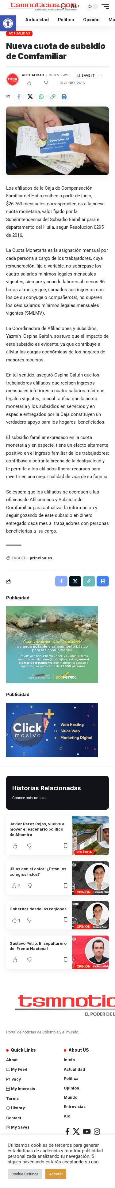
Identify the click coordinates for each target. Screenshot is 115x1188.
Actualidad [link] (19, 33)
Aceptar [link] (56, 1174)
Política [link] (84, 852)
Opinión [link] (83, 892)
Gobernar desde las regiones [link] (38, 909)
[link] (8, 23)
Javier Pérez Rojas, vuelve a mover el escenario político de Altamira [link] (37, 829)
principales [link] (41, 558)
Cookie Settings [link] (25, 1174)
